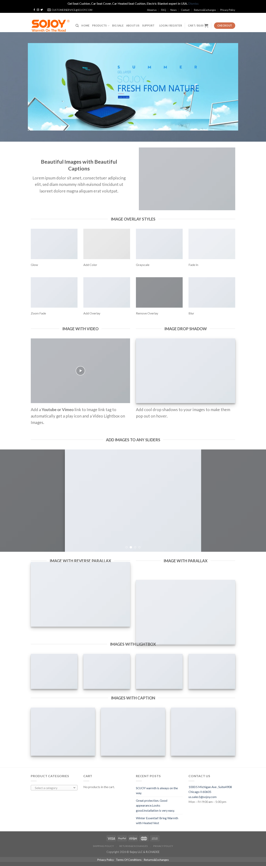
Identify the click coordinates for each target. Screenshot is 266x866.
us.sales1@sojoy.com (202, 797)
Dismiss (193, 3)
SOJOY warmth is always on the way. (157, 790)
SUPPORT (148, 25)
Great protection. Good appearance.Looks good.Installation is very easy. (155, 805)
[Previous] (10, 500)
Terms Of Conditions (129, 859)
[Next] (255, 500)
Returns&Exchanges (205, 9)
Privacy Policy (227, 9)
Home (85, 25)
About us (152, 9)
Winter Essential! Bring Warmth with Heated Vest (157, 820)
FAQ (163, 9)
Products (99, 25)
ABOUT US (132, 25)
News (173, 9)
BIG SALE (117, 25)
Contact (185, 9)
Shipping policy (103, 846)
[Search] (77, 25)
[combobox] (54, 787)
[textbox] (53, 788)
